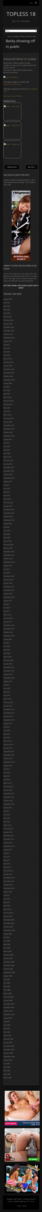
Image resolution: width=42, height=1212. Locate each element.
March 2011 (7, 867)
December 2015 (9, 667)
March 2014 (7, 741)
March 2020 (7, 541)
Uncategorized (16, 36)
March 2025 (7, 359)
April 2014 (7, 737)
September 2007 (9, 1014)
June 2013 (7, 772)
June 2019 (7, 573)
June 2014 (7, 730)
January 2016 (8, 664)
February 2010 (8, 913)
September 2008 (9, 972)
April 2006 (7, 1074)
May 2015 (7, 692)
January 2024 (8, 404)
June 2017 (7, 608)
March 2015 (7, 699)
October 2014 (8, 716)
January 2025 (8, 366)
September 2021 (9, 478)
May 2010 (7, 902)
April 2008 (7, 990)
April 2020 (7, 538)
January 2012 (8, 832)
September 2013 (9, 762)
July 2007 (6, 1021)
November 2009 (9, 923)
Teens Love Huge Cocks (11, 278)
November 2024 (9, 373)
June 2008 (7, 983)
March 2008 (7, 993)
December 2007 (9, 1004)
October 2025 (8, 334)
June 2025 (7, 348)
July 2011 (6, 853)
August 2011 (8, 850)
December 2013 (9, 751)
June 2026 (7, 306)
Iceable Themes (29, 1201)
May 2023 (7, 408)
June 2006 (7, 1067)
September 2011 (9, 846)
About (24, 1206)
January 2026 (8, 324)
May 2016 (7, 650)
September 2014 (9, 720)
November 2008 (9, 965)
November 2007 (9, 1007)
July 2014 (6, 727)
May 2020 (7, 534)
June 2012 (7, 815)
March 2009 (7, 951)
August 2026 (8, 299)
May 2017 (7, 611)
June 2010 (7, 899)
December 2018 (9, 576)
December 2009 (9, 920)
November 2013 (9, 755)
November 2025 (9, 331)
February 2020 (8, 545)
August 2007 (8, 1018)
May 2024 (7, 394)
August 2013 (8, 765)
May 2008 (7, 986)
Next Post (31, 167)
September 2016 (9, 636)
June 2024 (7, 390)
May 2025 (7, 352)
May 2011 (7, 860)
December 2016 (9, 625)
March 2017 (7, 615)
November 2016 (9, 629)
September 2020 (9, 520)
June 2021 (7, 488)
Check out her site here (12, 84)
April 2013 (7, 779)
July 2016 (6, 643)
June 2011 (7, 857)
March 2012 (7, 825)
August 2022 (8, 439)
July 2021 (6, 485)
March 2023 (7, 415)
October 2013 (8, 758)
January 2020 (8, 548)
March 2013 (7, 783)
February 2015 (8, 702)
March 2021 (7, 499)
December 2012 (9, 793)
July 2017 (6, 604)
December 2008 (9, 962)
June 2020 (7, 530)
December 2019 (9, 552)
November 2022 (9, 429)
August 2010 (8, 892)
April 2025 (7, 355)
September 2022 (9, 436)
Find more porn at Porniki (13, 96)
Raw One (20, 59)
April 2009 (7, 948)
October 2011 (8, 843)
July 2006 (6, 1064)
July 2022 (6, 443)
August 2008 (8, 976)
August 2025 (8, 341)
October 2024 (8, 376)
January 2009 (8, 958)
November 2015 (9, 671)
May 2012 (7, 818)
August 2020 (8, 523)
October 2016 (8, 632)
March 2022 (7, 457)
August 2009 (8, 934)
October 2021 (8, 474)
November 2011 (9, 839)
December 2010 (9, 878)
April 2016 (7, 653)
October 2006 (8, 1053)
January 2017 (8, 622)
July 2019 (6, 569)
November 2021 (9, 471)
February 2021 (8, 502)
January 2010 (8, 916)
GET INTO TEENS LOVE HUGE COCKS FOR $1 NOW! (21, 286)
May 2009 (7, 944)
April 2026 (7, 313)
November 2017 (9, 590)
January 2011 (8, 874)
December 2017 (9, 587)
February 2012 (8, 829)
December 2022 (9, 425)
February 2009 (8, 955)
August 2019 (8, 566)
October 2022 (8, 432)
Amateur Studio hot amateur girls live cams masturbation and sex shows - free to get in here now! (19, 182)
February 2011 (8, 871)
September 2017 (9, 597)
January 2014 (8, 748)
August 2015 (8, 681)
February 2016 (8, 660)
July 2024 (6, 387)
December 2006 (9, 1046)
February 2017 (8, 618)
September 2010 (9, 888)
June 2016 (7, 646)
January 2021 (8, 506)
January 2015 (8, 706)
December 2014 (9, 709)
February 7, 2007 (10, 59)
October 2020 (8, 516)
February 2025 (8, 362)
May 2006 (7, 1071)
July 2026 (6, 303)
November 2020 (9, 513)
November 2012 (9, 797)
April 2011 (7, 864)
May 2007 (7, 1028)
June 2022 (7, 446)
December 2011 (9, 836)
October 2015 (8, 674)
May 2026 (7, 310)
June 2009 (7, 941)
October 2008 (8, 969)
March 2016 (7, 657)
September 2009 (9, 930)
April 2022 (7, 453)
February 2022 (8, 460)
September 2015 (9, 678)
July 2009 (6, 937)
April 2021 (7, 495)
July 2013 (6, 769)
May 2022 (7, 450)
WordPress (10, 1201)
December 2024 (9, 369)
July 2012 (6, 811)
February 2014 (8, 744)
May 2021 (7, 492)
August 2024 (8, 383)
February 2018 (8, 580)
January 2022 (8, 464)
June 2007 (7, 1025)
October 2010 (8, 885)
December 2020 (9, 509)
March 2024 (7, 397)
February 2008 (8, 997)
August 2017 (8, 601)
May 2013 (7, 776)
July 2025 (6, 345)
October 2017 (8, 594)
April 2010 (7, 906)
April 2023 (7, 411)
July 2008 (6, 979)
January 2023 (8, 422)
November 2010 (9, 881)
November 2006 (9, 1049)
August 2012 (8, 808)
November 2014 (9, 713)
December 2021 (9, 467)
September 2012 (9, 804)
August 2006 (8, 1060)
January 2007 (8, 1042)
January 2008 (8, 1000)
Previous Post (12, 167)
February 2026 (8, 320)
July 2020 (6, 527)
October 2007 (8, 1011)
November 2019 (9, 555)
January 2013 (8, 790)
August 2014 (8, 723)
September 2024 (9, 380)
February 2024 (8, 401)
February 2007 (8, 1039)
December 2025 (9, 327)
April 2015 (7, 695)
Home (9, 36)
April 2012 (7, 822)
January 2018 (8, 583)
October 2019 (8, 559)
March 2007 (7, 1035)
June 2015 (7, 688)
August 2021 (8, 481)
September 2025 (9, 338)
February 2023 (8, 418)
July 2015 (6, 685)
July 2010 (6, 895)
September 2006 (9, 1056)
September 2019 (9, 562)
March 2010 (7, 909)
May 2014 (7, 734)
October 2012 (8, 801)
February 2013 (8, 786)
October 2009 (8, 927)
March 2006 (7, 1078)
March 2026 (7, 317)
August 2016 (8, 639)
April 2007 (7, 1032)
